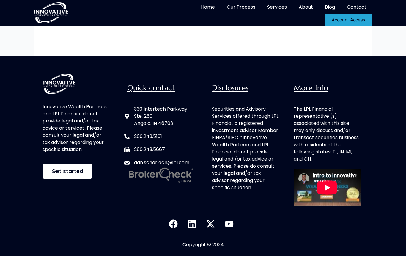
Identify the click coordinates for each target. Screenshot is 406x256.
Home (208, 7)
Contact (356, 7)
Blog (330, 7)
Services (277, 7)
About (306, 7)
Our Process (241, 7)
